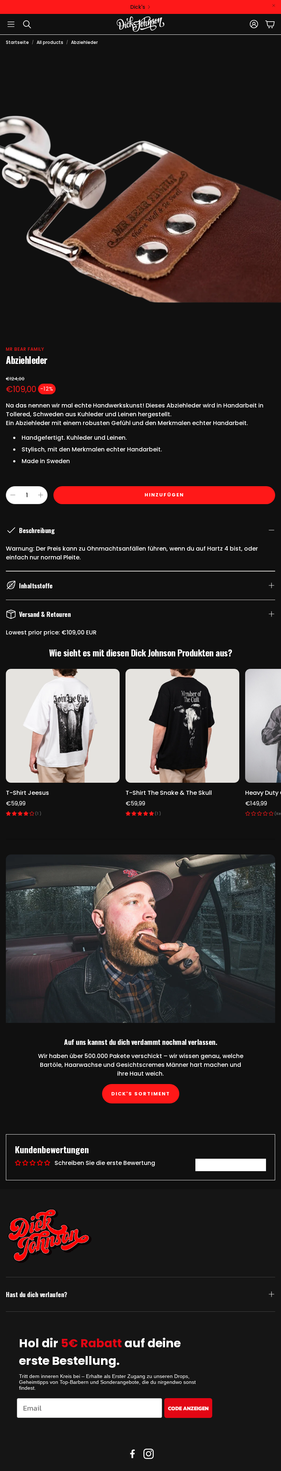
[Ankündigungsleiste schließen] (273, 5)
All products (50, 42)
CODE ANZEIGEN (188, 1408)
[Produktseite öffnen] (63, 726)
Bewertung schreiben (230, 1165)
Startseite (17, 42)
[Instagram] (148, 1454)
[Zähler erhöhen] (40, 495)
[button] (11, 24)
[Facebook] (132, 1454)
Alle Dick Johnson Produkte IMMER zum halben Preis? (137, 7)
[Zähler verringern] (12, 495)
